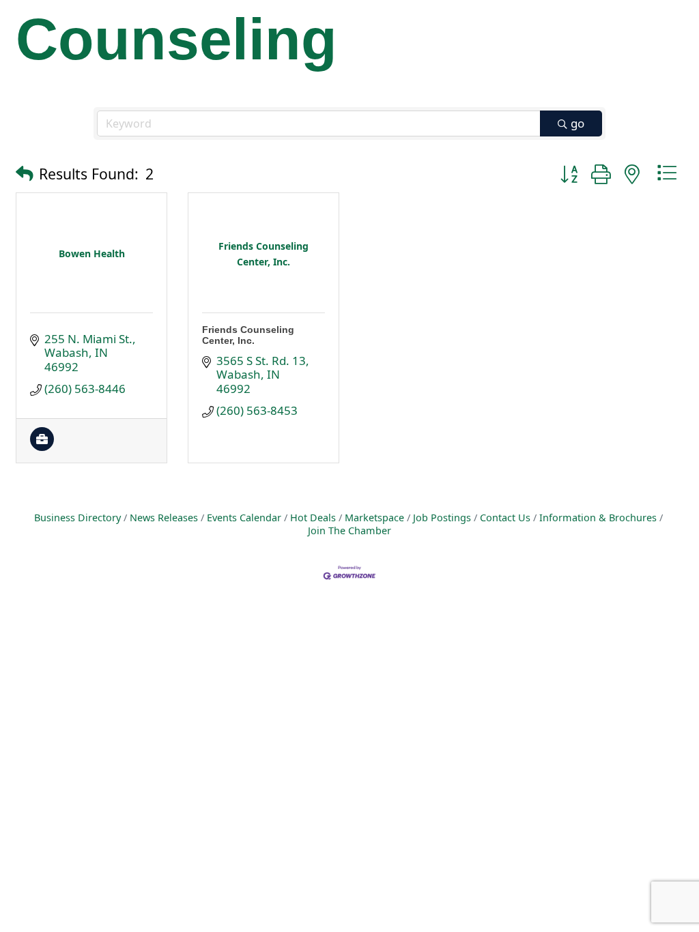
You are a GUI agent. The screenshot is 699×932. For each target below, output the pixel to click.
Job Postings (442, 517)
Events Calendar (244, 517)
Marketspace (374, 517)
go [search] (577, 123)
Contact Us (505, 517)
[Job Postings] (42, 446)
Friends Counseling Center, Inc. (248, 335)
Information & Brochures (598, 517)
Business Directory (77, 517)
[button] (24, 173)
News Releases (164, 517)
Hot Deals (313, 517)
